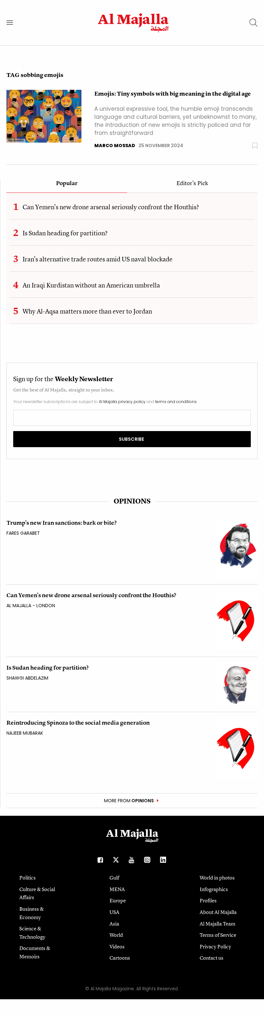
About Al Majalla (218, 912)
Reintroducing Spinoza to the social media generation (78, 722)
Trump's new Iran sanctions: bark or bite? (61, 522)
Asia (114, 923)
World (116, 934)
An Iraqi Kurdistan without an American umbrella (91, 285)
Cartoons (119, 957)
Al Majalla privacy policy (122, 401)
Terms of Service (218, 934)
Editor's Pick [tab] (192, 183)
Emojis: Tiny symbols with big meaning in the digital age (172, 94)
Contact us (211, 957)
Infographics (214, 889)
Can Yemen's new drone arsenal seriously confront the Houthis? (111, 206)
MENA (117, 889)
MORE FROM (129, 800)
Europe (117, 900)
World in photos (217, 877)
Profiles (208, 900)
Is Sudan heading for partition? (65, 233)
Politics (27, 877)
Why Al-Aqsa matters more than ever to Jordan (87, 311)
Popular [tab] (67, 183)
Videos (117, 946)
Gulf (114, 877)
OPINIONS (132, 501)
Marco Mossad (114, 145)
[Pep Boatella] (43, 115)
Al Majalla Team (217, 923)
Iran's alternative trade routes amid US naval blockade (98, 259)
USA (114, 912)
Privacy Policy (215, 946)
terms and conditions (176, 401)
